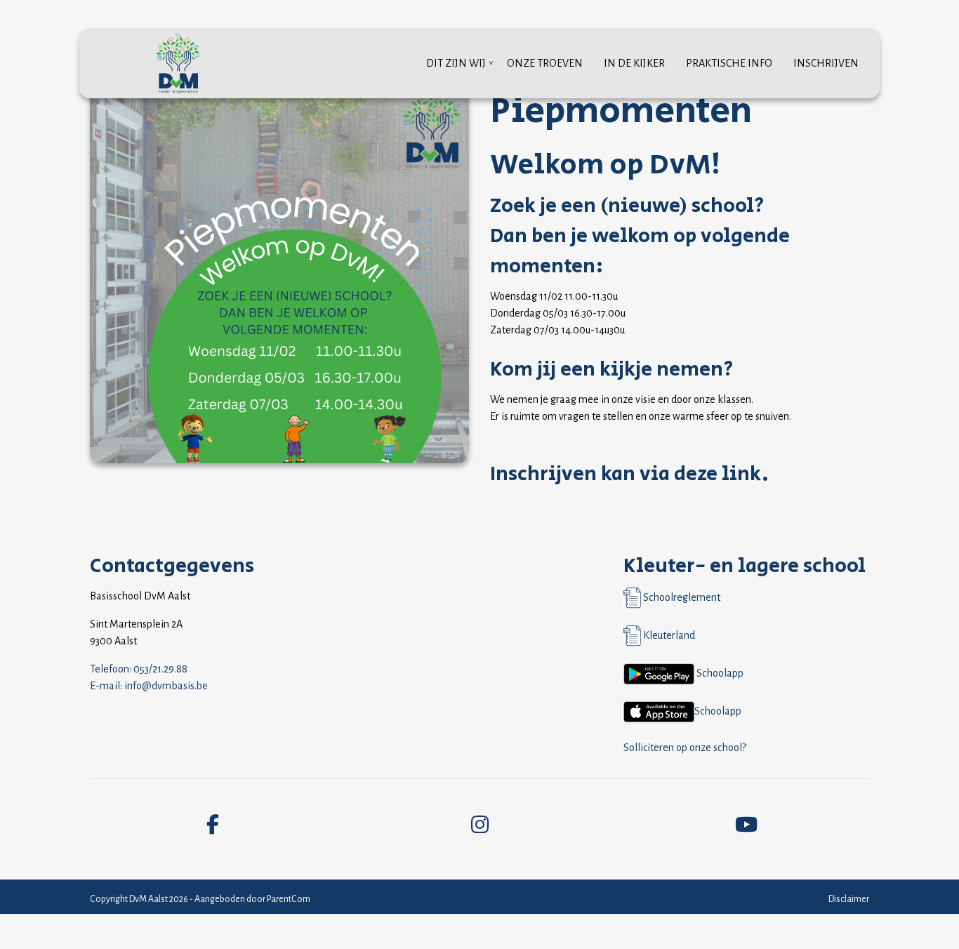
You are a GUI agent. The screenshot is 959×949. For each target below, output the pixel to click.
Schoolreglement (680, 597)
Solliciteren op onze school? (684, 747)
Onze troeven (545, 63)
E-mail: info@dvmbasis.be (149, 685)
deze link (718, 474)
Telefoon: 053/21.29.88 (138, 669)
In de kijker (634, 63)
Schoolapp (718, 673)
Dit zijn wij (456, 63)
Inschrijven (826, 63)
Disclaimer (848, 899)
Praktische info (729, 63)
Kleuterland (668, 635)
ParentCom (288, 899)
